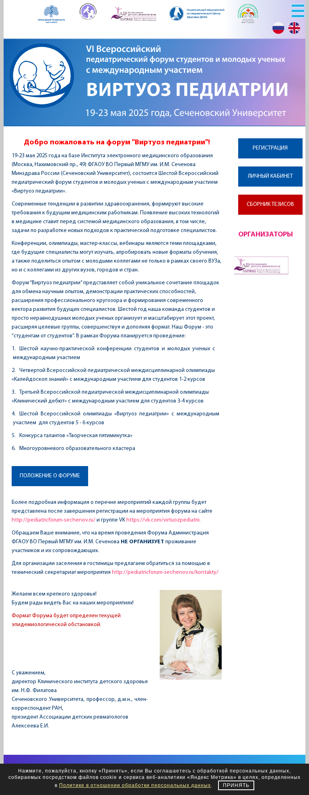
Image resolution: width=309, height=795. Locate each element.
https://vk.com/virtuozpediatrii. (163, 520)
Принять (236, 785)
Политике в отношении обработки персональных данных (135, 785)
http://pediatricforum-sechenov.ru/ (53, 520)
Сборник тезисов (270, 204)
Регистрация (270, 148)
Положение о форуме (50, 476)
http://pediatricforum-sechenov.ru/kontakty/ (165, 572)
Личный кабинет (270, 176)
